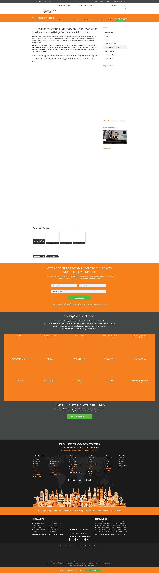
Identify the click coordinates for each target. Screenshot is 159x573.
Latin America (123, 465)
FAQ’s (35, 531)
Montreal (73, 457)
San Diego (54, 469)
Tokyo (107, 463)
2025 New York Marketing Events (104, 523)
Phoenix (53, 467)
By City (77, 447)
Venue (107, 40)
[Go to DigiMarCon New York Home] (37, 13)
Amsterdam (92, 457)
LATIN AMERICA (75, 464)
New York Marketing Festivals (120, 521)
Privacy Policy (72, 565)
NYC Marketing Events (95, 545)
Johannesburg (92, 477)
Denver (37, 467)
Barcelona (92, 459)
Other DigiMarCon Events (120, 1)
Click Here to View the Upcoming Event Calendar (79, 450)
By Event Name (69, 447)
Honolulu (37, 471)
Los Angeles (38, 476)
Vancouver (73, 461)
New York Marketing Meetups (120, 525)
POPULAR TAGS (101, 519)
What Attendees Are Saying (114, 121)
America (121, 457)
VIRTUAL (121, 455)
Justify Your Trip (109, 55)
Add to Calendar (49, 1)
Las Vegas (37, 474)
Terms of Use (90, 565)
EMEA (120, 463)
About (107, 36)
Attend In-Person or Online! (102, 1)
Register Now (109, 32)
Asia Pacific (122, 459)
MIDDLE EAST (92, 464)
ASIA (106, 456)
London (73, 475)
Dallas (36, 465)
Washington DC (55, 474)
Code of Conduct (81, 565)
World (120, 467)
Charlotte (37, 461)
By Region (96, 447)
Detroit (37, 469)
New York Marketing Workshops (120, 531)
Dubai (90, 466)
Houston (37, 472)
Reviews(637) (119, 5)
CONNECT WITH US (79, 534)
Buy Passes (53, 521)
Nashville (53, 459)
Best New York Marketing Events (104, 525)
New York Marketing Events (103, 521)
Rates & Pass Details (55, 523)
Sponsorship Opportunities (57, 527)
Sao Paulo (73, 470)
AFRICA (90, 471)
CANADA (72, 456)
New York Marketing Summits (120, 529)
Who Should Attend (110, 43)
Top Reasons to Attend (112, 47)
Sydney (108, 472)
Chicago (37, 463)
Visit (105, 28)
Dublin (91, 461)
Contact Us (53, 531)
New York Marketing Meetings (120, 523)
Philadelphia (54, 465)
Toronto (73, 459)
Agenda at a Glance (39, 523)
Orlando (53, 463)
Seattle (53, 472)
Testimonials (108, 58)
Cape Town (92, 475)
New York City (55, 461)
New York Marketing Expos (103, 531)
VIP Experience (109, 51)
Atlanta (37, 457)
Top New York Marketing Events (104, 527)
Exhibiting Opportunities (56, 529)
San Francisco (55, 471)
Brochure (107, 149)
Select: (61, 447)
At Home (121, 461)
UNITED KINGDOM (75, 473)
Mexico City (74, 466)
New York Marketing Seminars (120, 527)
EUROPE (90, 456)
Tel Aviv (91, 468)
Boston (37, 459)
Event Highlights (109, 127)
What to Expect (37, 525)
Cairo (90, 473)
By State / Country (87, 447)
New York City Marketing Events (81, 545)
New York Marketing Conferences (104, 529)
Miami (53, 457)
